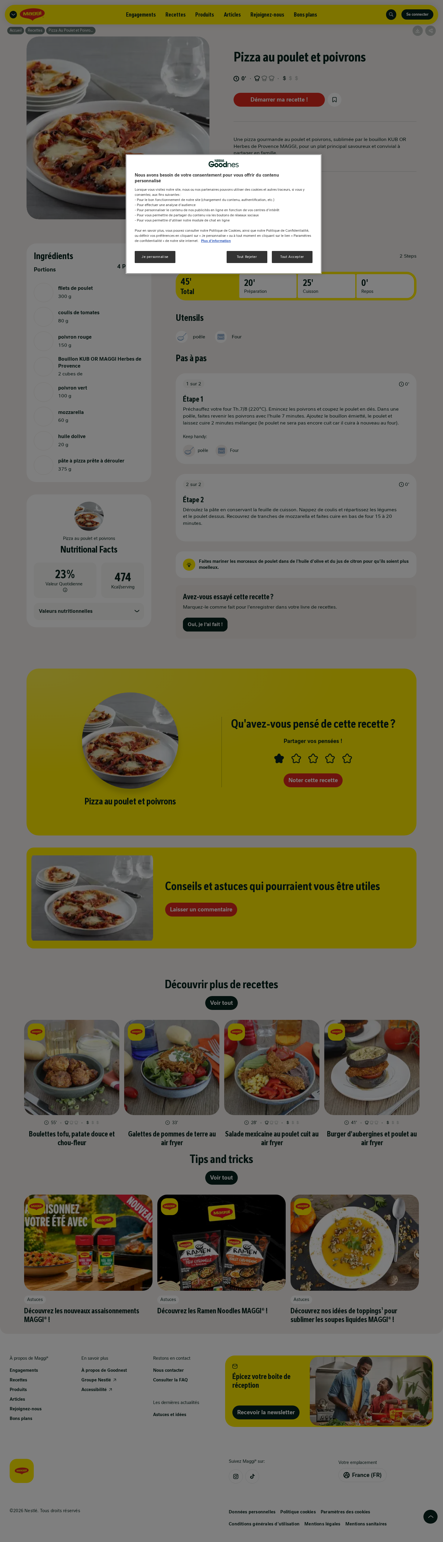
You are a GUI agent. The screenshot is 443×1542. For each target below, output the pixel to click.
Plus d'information (216, 241)
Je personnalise (155, 257)
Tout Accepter (292, 257)
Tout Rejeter (247, 257)
